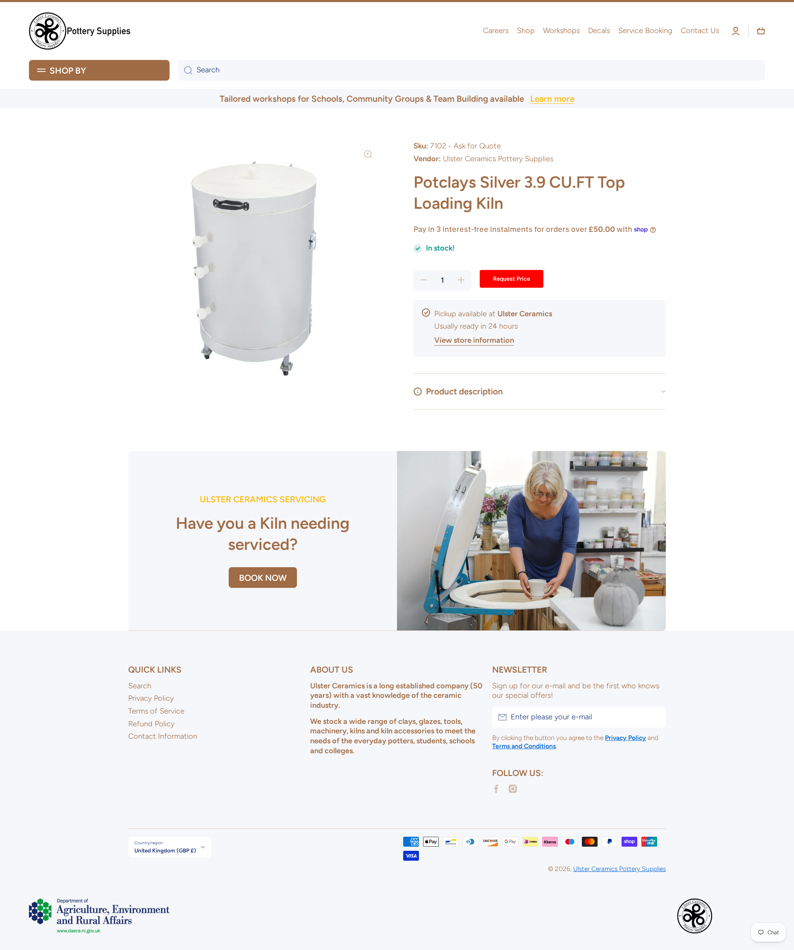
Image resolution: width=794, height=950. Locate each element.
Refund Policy (151, 723)
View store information (474, 340)
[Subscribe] (655, 717)
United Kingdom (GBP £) (165, 850)
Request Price (511, 278)
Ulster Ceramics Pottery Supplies (619, 869)
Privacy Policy (151, 698)
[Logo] (80, 31)
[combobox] (471, 70)
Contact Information (162, 736)
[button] (761, 31)
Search (139, 685)
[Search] (185, 70)
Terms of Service (156, 711)
